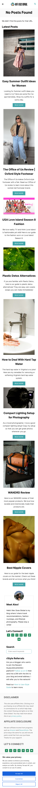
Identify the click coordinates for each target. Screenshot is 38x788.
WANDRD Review (19, 492)
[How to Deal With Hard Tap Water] (19, 328)
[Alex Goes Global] (19, 4)
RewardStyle (23, 730)
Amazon (13, 730)
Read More (20, 105)
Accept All (19, 773)
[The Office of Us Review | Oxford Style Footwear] (19, 137)
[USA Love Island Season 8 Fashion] (19, 207)
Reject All (19, 784)
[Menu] (3, 4)
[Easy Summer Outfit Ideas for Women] (19, 53)
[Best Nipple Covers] (19, 540)
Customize (19, 779)
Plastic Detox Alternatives (19, 275)
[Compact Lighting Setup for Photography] (19, 398)
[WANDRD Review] (19, 465)
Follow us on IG (21, 671)
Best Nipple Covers (19, 567)
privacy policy (16, 716)
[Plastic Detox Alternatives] (19, 260)
